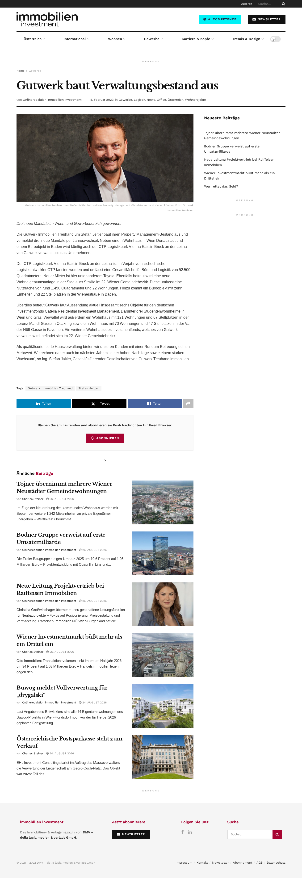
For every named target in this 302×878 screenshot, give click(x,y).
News (151, 99)
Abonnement (242, 862)
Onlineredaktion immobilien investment (52, 99)
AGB (259, 862)
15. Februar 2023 (101, 99)
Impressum (184, 862)
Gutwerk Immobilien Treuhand (50, 388)
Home (21, 70)
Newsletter (220, 862)
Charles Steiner (32, 499)
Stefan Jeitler (88, 388)
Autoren (246, 3)
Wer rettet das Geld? (221, 186)
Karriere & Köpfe (196, 39)
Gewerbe (151, 39)
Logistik (139, 99)
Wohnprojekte (195, 99)
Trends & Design (246, 39)
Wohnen (115, 39)
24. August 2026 (94, 702)
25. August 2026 (61, 651)
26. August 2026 (61, 499)
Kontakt (202, 862)
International (74, 39)
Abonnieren (107, 438)
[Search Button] (283, 4)
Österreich (33, 39)
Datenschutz (276, 862)
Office (161, 99)
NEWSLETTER (268, 19)
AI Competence (221, 19)
